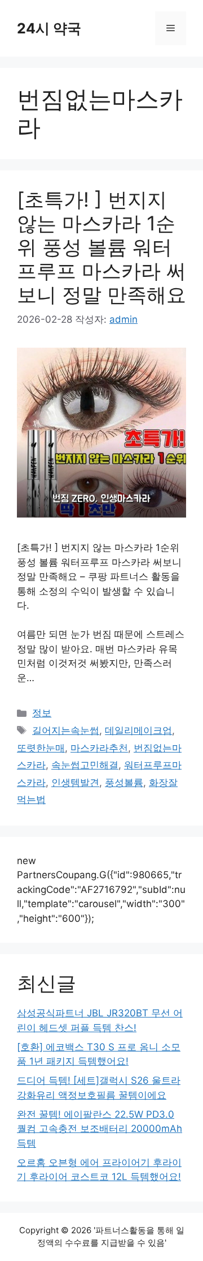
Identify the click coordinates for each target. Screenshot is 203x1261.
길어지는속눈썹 (65, 730)
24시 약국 (49, 28)
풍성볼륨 (124, 782)
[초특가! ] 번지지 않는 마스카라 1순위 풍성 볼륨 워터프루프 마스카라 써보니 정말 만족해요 (101, 246)
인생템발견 (75, 782)
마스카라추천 (99, 748)
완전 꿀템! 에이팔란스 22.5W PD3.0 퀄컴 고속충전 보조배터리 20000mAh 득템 (99, 1129)
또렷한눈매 (41, 748)
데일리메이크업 (138, 730)
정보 (41, 713)
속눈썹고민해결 (84, 765)
